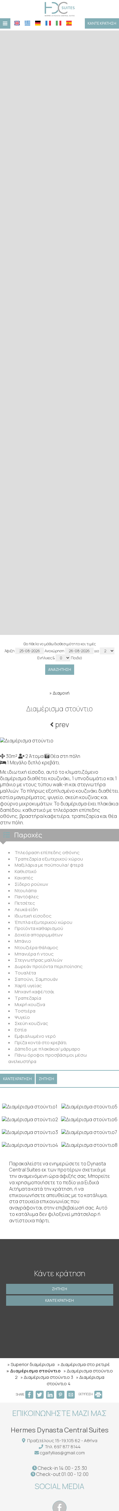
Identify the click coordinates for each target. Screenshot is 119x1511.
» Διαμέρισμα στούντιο (33, 1371)
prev (61, 724)
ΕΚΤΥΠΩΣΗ (86, 1394)
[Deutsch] (38, 23)
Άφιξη (10, 650)
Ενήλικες (44, 657)
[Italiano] (58, 23)
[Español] (69, 23)
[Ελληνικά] (27, 23)
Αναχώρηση (55, 650)
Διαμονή (61, 693)
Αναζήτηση (59, 669)
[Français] (48, 23)
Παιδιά (76, 657)
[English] (17, 23)
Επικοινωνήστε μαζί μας (59, 1413)
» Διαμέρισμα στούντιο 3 (46, 1377)
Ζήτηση (59, 1288)
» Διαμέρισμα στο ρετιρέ (83, 1364)
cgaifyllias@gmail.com (62, 1453)
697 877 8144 (67, 1446)
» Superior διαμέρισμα (31, 1364)
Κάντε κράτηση (102, 23)
